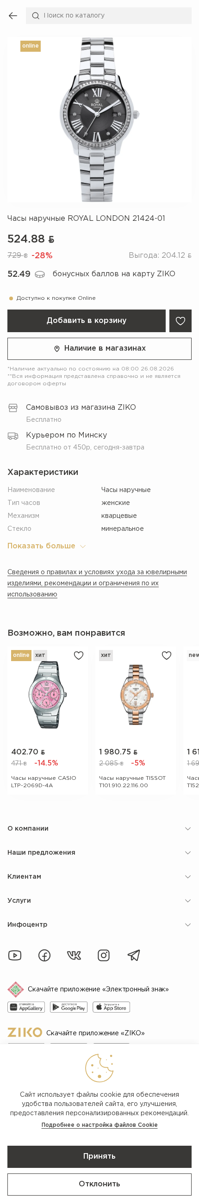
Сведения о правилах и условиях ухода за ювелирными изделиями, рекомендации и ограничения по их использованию (97, 583)
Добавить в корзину (87, 320)
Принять (99, 1156)
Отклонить (99, 1184)
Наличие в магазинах (105, 348)
